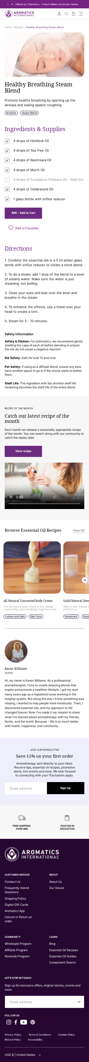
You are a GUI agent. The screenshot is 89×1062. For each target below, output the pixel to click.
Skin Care (36, 616)
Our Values (56, 888)
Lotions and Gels (15, 616)
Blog (52, 943)
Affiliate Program (16, 950)
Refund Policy (13, 1039)
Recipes (18, 27)
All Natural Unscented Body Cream (27, 601)
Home (8, 27)
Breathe (11, 112)
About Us (55, 882)
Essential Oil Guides (62, 956)
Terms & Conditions (39, 1034)
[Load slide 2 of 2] (12, 4)
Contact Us (12, 882)
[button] (80, 14)
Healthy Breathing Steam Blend (45, 27)
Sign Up (65, 788)
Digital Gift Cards (16, 904)
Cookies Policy (66, 1034)
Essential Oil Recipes (63, 950)
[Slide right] (85, 580)
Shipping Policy (15, 898)
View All (78, 530)
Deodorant (71, 616)
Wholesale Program (18, 943)
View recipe (23, 451)
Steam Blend (29, 112)
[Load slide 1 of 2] (8, 4)
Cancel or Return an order (18, 919)
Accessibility (35, 1039)
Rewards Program (17, 956)
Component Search (62, 962)
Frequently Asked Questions (17, 890)
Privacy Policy (13, 1034)
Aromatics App (15, 911)
